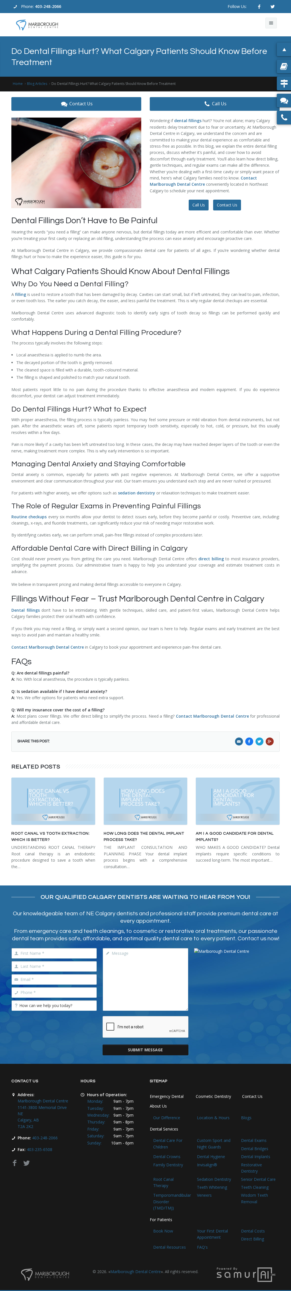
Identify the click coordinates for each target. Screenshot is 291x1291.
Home (18, 83)
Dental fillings (25, 610)
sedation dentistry (136, 493)
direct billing (211, 558)
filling (20, 294)
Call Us (219, 104)
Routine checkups (29, 516)
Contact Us (81, 104)
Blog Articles (37, 83)
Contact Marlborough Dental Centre (47, 647)
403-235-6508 (39, 1149)
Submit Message (145, 1049)
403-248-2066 (48, 6)
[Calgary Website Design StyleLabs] (246, 1274)
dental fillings (187, 120)
